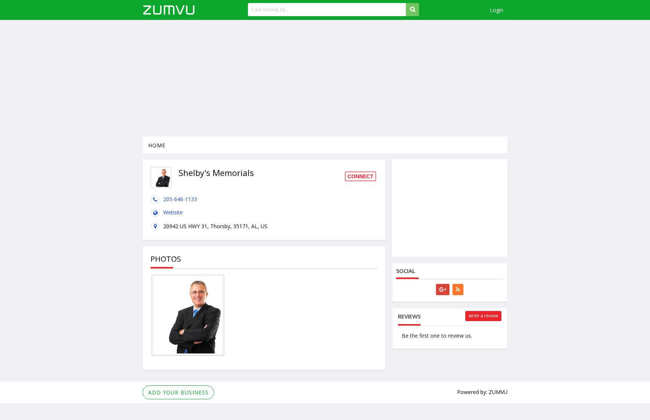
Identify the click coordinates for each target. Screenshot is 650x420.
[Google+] (443, 289)
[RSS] (458, 289)
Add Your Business (178, 392)
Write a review (483, 315)
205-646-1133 (180, 199)
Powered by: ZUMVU (482, 392)
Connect (361, 176)
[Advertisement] (325, 78)
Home (157, 145)
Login (496, 10)
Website (173, 212)
